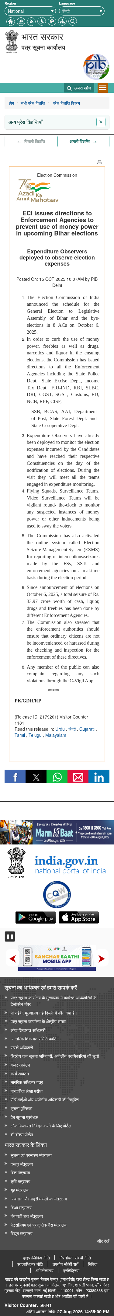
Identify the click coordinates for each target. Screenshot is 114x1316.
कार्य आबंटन (20, 1073)
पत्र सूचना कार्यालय (43, 47)
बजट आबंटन (20, 1064)
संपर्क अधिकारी (22, 1047)
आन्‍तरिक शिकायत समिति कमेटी (34, 1038)
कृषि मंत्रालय (20, 1181)
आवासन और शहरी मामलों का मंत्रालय (39, 1198)
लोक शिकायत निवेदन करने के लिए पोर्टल (41, 1125)
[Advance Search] (72, 20)
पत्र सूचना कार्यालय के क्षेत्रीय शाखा (38, 1021)
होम (11, 103)
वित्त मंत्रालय (20, 1172)
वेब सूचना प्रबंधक (24, 1117)
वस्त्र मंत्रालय (22, 1164)
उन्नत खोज (82, 88)
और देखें (103, 1241)
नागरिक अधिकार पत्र (27, 1082)
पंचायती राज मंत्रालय (27, 1216)
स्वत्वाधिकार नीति (30, 1264)
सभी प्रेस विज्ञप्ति (33, 103)
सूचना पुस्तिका (21, 1108)
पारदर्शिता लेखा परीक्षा (27, 1091)
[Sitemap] (62, 20)
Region (10, 3)
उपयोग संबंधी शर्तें (65, 1264)
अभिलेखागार (44, 1270)
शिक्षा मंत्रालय (21, 1207)
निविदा (92, 1264)
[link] (57, 830)
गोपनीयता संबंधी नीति (75, 1257)
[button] (41, 20)
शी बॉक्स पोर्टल (22, 1134)
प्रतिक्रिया (71, 1270)
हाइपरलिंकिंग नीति (36, 1257)
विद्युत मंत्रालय (22, 1233)
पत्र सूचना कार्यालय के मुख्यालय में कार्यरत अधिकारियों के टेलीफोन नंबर (53, 1000)
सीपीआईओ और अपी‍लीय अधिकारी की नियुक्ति (45, 1099)
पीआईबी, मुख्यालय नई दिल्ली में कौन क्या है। (44, 1012)
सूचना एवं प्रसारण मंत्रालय (31, 1155)
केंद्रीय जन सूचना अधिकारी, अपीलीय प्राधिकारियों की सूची (55, 1056)
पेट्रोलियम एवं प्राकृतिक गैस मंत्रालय (39, 1224)
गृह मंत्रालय (20, 1189)
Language (67, 3)
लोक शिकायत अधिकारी (28, 1030)
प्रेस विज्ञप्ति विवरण (66, 103)
